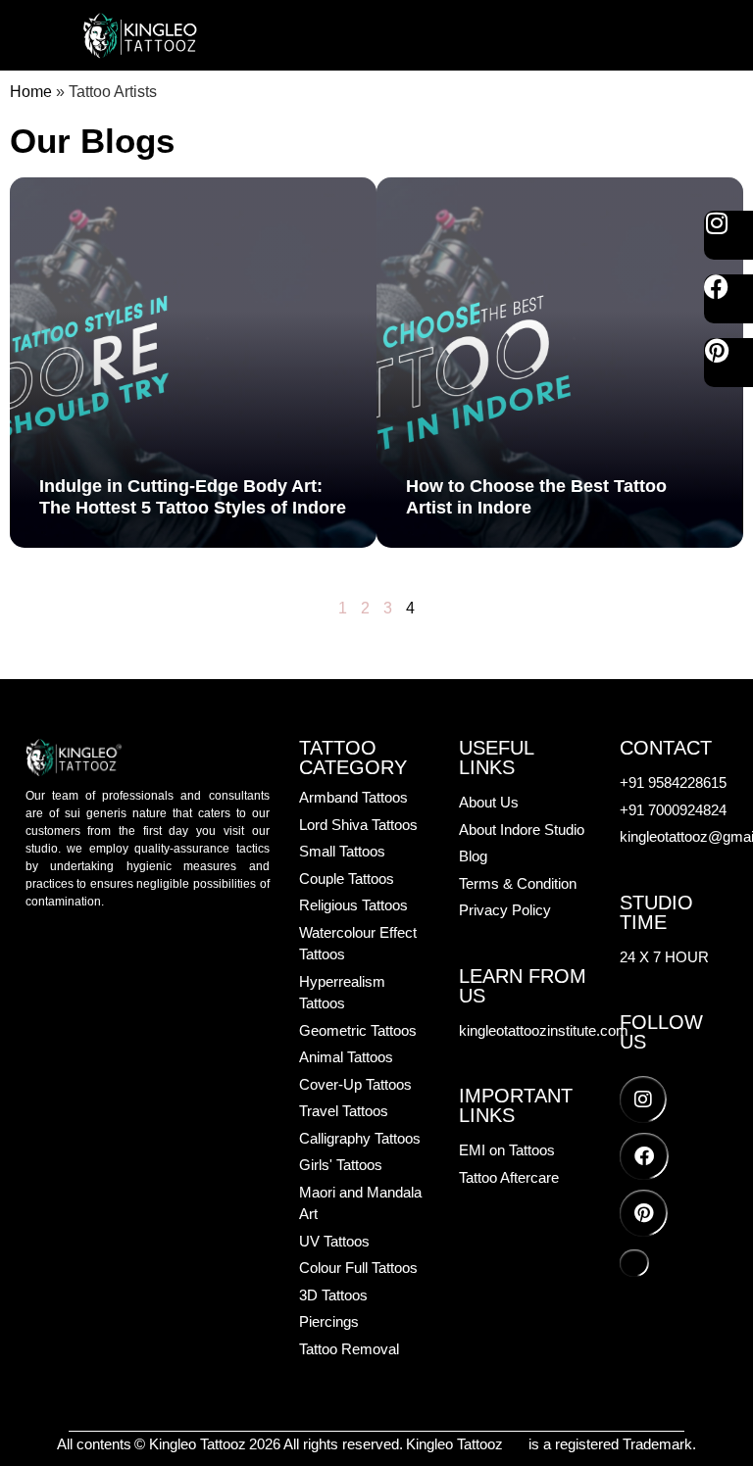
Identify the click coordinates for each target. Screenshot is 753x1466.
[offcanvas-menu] (653, 36)
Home (31, 91)
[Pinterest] (728, 362)
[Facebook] (728, 298)
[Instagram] (728, 235)
